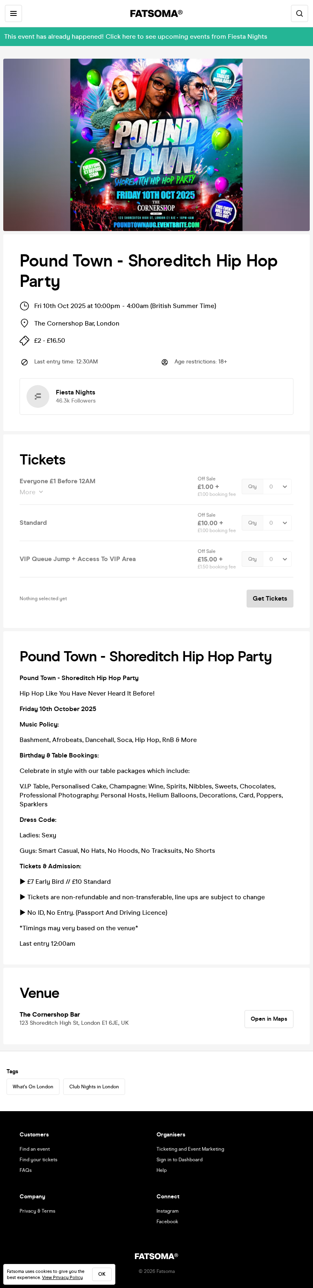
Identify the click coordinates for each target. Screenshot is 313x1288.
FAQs (26, 1170)
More (27, 492)
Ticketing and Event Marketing (190, 1149)
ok (102, 1274)
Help (161, 1170)
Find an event (35, 1149)
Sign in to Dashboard (179, 1160)
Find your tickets (38, 1160)
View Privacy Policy (62, 1277)
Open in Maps (269, 1018)
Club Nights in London (94, 1087)
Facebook (167, 1221)
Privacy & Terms (37, 1211)
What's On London (33, 1087)
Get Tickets (270, 598)
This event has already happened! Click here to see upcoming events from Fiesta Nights (135, 36)
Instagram (167, 1211)
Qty (252, 486)
